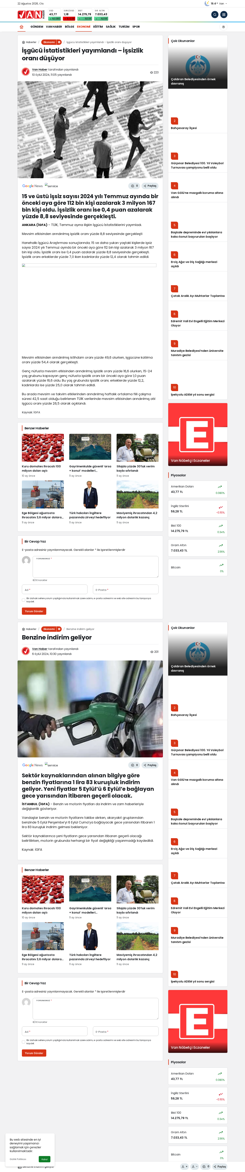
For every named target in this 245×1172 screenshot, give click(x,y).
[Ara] (214, 14)
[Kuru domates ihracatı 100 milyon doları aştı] (43, 456)
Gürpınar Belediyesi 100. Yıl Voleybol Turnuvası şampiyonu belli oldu (197, 165)
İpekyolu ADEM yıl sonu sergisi (192, 395)
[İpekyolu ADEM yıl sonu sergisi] (197, 380)
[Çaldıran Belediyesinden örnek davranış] (197, 67)
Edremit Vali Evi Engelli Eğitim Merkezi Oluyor (198, 910)
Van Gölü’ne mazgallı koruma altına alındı (197, 195)
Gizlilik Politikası (18, 1159)
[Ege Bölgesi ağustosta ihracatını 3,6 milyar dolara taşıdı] (43, 502)
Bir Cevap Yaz (35, 541)
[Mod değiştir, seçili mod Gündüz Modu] (223, 27)
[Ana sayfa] (21, 27)
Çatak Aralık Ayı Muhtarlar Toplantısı (198, 296)
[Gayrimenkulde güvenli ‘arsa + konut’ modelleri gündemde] (90, 456)
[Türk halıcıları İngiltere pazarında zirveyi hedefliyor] (90, 502)
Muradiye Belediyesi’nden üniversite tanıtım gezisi (197, 940)
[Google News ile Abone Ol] (32, 186)
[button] (223, 14)
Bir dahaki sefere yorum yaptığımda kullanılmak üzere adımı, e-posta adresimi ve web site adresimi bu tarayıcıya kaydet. (89, 600)
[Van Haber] (31, 14)
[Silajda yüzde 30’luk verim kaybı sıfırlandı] (138, 456)
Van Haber (40, 69)
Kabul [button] (45, 1159)
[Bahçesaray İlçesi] (197, 111)
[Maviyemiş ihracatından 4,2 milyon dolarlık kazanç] (138, 502)
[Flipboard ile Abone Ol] (51, 186)
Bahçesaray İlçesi (184, 128)
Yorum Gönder (34, 611)
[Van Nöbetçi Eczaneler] (197, 434)
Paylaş (222, 1166)
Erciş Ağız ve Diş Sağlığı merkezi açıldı (194, 851)
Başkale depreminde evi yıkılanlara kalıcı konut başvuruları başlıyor (196, 234)
